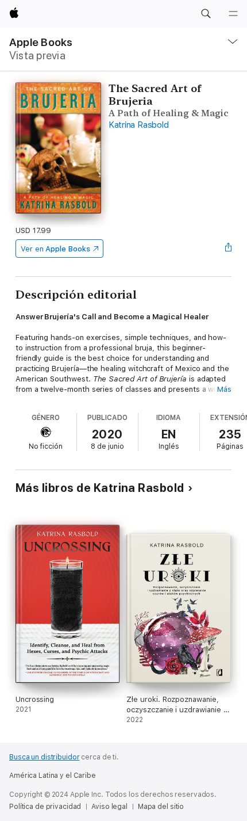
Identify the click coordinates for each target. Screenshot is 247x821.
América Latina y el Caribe (52, 776)
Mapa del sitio (161, 807)
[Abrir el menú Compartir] (228, 248)
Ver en (55, 249)
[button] (205, 14)
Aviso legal (109, 807)
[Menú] (233, 14)
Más (224, 389)
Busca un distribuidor (44, 757)
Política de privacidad (45, 807)
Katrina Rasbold (138, 125)
